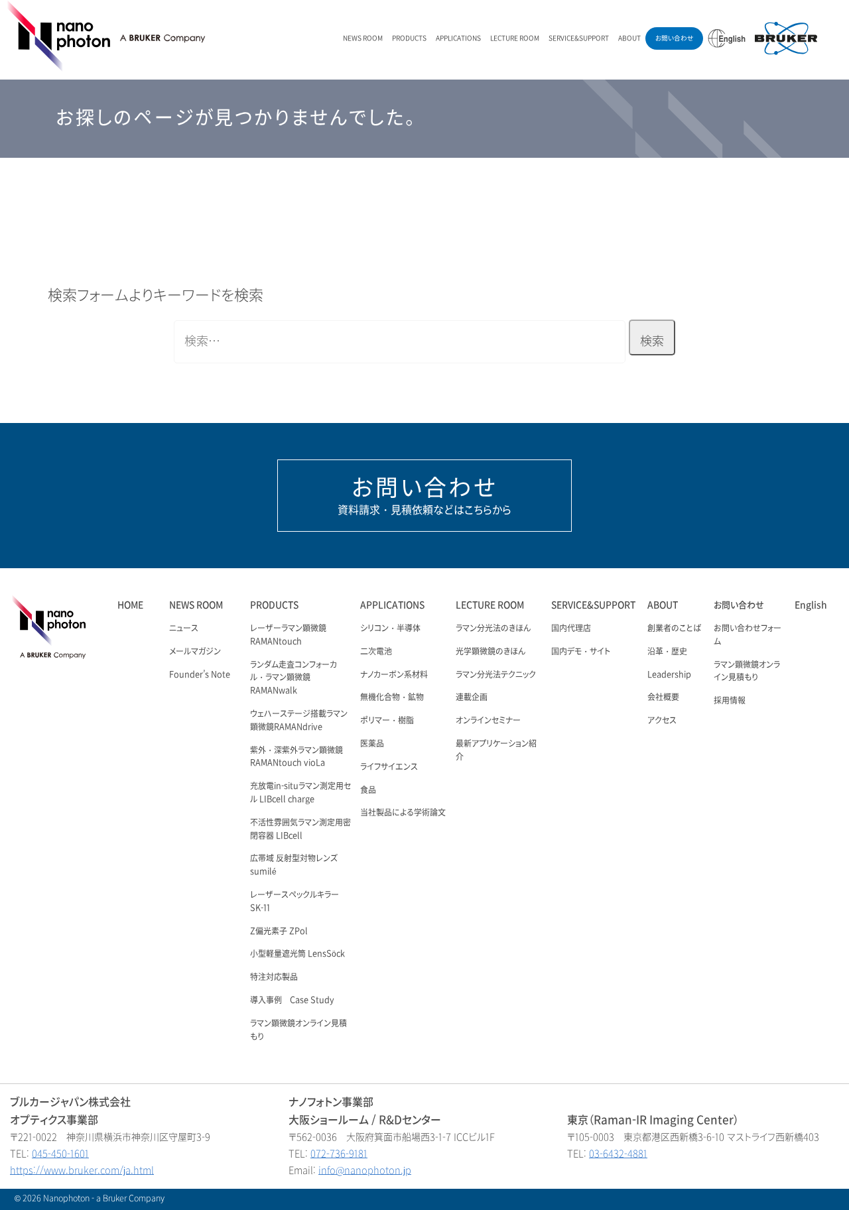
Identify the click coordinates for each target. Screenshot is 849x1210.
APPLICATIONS (458, 38)
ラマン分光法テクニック (496, 675)
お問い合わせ (674, 38)
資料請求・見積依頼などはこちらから (424, 495)
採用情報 (730, 701)
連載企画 (472, 697)
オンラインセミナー (488, 720)
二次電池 (376, 651)
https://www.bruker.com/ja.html (82, 1170)
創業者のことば (674, 628)
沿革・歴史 (667, 651)
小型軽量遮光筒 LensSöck (297, 954)
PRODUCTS (409, 38)
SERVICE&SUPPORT (579, 38)
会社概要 (663, 697)
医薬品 (372, 744)
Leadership (669, 675)
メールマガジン (195, 651)
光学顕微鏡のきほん (490, 651)
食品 (368, 790)
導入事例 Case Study (292, 1000)
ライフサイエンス (389, 767)
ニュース (183, 628)
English (811, 605)
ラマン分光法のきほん (493, 628)
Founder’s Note (199, 675)
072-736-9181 (338, 1154)
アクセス (662, 720)
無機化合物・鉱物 (392, 697)
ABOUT (629, 38)
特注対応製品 (274, 977)
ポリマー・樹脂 (387, 720)
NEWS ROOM (363, 38)
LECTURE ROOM (514, 38)
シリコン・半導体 (390, 628)
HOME (130, 605)
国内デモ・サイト (580, 651)
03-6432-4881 (618, 1154)
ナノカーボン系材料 (394, 675)
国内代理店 (571, 628)
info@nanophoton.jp (364, 1170)
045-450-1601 (60, 1154)
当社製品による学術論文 (403, 813)
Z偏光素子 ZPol (279, 931)
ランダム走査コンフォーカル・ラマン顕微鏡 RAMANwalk (293, 678)
